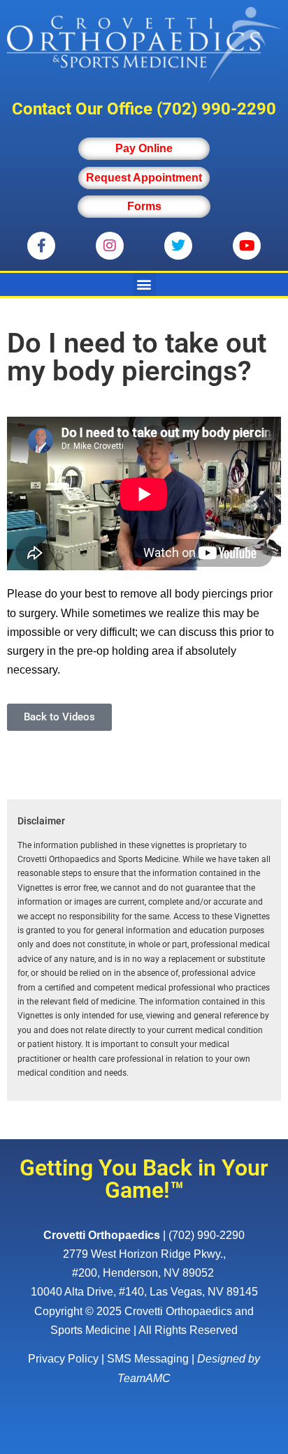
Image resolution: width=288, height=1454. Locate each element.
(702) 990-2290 (216, 109)
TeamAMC (144, 1378)
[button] (144, 284)
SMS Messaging (148, 1359)
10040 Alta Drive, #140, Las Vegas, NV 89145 (144, 1292)
